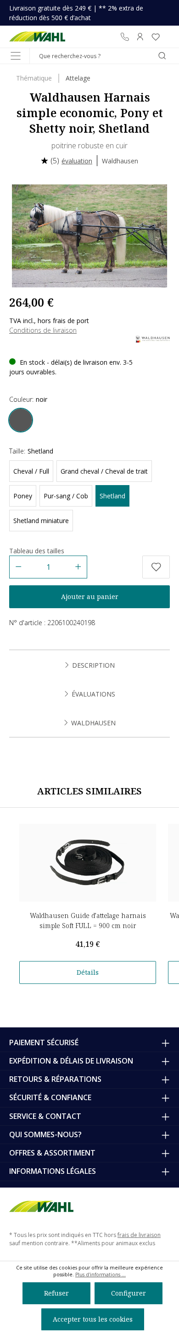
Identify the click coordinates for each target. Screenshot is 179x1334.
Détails (88, 972)
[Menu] (16, 56)
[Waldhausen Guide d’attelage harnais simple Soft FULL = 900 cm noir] (87, 863)
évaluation (77, 161)
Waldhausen (120, 161)
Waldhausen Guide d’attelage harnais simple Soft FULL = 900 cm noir (88, 920)
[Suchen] (162, 56)
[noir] (20, 420)
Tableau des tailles (36, 550)
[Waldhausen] (152, 338)
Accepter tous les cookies (93, 1319)
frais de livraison (139, 1235)
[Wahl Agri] (37, 36)
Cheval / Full (31, 471)
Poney (22, 495)
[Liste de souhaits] (155, 36)
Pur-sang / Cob (66, 495)
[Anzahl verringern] (18, 567)
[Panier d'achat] (166, 36)
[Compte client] (140, 36)
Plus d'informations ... (100, 1274)
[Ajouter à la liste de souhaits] (156, 567)
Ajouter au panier (89, 596)
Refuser (56, 1293)
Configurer (128, 1293)
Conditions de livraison (43, 330)
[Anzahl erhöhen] (78, 567)
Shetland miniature (41, 520)
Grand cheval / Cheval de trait (104, 471)
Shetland (112, 495)
